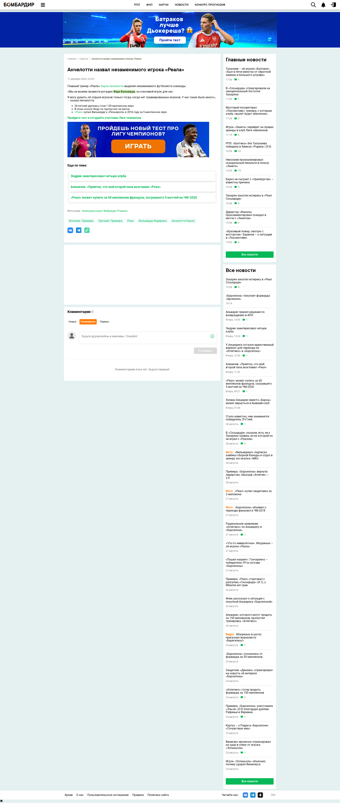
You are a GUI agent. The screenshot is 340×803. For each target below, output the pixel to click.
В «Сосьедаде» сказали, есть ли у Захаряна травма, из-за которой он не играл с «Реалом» (249, 436)
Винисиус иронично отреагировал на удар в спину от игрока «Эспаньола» (248, 745)
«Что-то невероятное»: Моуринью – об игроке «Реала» (249, 545)
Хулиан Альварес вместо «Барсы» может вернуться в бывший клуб (248, 401)
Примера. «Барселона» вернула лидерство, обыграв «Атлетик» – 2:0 (247, 474)
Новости (84, 59)
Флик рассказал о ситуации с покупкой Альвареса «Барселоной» (249, 600)
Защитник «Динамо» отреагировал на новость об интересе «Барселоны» (249, 673)
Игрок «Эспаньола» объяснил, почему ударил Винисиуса (246, 763)
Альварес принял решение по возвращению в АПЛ (245, 313)
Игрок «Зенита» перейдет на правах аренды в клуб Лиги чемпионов (250, 129)
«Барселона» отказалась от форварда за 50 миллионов (244, 655)
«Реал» (79, 112)
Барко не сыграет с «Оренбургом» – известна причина (250, 181)
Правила (138, 795)
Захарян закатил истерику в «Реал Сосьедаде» (249, 197)
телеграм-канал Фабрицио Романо (105, 211)
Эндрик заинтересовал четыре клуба (98, 176)
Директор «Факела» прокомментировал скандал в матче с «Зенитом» (246, 215)
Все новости (250, 254)
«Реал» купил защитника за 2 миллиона (249, 493)
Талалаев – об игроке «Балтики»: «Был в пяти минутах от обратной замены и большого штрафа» (248, 72)
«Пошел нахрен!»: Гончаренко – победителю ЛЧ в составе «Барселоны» (247, 562)
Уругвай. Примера (110, 221)
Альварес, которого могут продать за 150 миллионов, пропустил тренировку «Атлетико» (249, 618)
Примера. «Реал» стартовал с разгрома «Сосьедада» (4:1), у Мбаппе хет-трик (246, 582)
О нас (80, 795)
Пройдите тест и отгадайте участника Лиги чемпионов (104, 118)
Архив (69, 795)
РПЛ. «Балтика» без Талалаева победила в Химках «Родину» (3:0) (248, 145)
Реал (130, 221)
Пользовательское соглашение (108, 795)
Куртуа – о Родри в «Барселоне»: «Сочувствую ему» (247, 727)
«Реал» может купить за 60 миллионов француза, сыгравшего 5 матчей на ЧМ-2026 (134, 197)
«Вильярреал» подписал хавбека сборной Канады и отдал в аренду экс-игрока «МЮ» (249, 455)
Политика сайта (158, 795)
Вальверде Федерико (153, 221)
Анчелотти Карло (183, 221)
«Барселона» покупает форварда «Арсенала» (248, 297)
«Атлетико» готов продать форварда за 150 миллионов (245, 691)
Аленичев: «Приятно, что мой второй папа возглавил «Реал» (116, 187)
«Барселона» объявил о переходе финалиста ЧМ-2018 (246, 509)
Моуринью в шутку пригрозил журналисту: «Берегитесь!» (244, 637)
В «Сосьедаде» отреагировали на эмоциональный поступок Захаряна (248, 91)
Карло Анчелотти (112, 86)
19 (239, 170)
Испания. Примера (81, 221)
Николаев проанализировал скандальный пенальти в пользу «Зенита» (247, 163)
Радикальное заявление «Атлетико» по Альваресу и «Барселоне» (244, 527)
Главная (71, 59)
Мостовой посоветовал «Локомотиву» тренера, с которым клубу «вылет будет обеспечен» (249, 110)
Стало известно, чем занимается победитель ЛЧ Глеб (247, 418)
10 (239, 151)
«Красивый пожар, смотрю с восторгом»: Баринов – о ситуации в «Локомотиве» (249, 234)
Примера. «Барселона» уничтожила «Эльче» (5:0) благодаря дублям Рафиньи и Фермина (249, 709)
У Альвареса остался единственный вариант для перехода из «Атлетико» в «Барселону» (250, 348)
